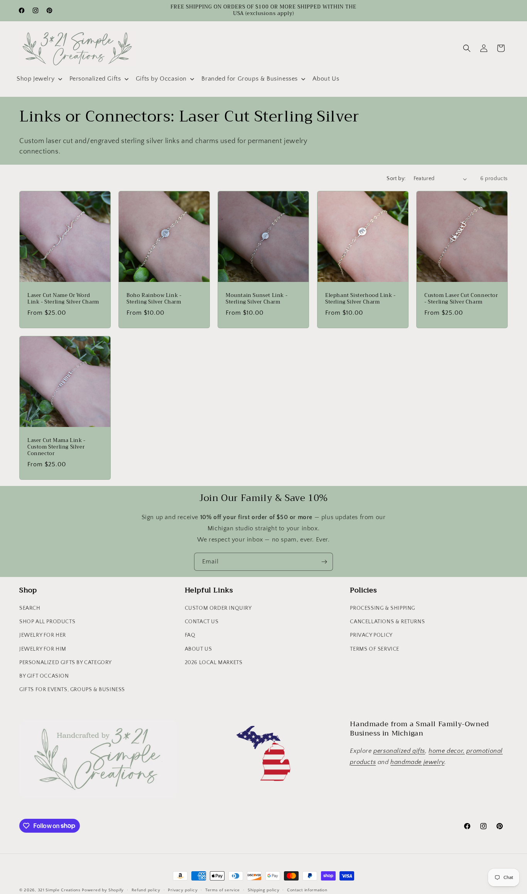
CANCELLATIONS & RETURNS (387, 622)
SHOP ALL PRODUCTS (47, 622)
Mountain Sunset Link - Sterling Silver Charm (256, 298)
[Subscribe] (324, 562)
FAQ (190, 635)
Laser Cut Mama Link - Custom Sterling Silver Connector (56, 447)
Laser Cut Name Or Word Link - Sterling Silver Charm (63, 298)
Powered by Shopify (103, 890)
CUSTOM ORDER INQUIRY (218, 608)
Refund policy (146, 889)
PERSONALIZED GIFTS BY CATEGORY (65, 663)
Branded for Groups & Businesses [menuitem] (249, 78)
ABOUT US (198, 649)
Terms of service (222, 889)
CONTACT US (202, 622)
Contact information (307, 889)
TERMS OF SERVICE (374, 649)
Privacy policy (183, 889)
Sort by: (396, 178)
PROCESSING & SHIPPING (382, 608)
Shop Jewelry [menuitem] (35, 78)
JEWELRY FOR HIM (42, 649)
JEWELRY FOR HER (42, 635)
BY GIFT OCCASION (44, 676)
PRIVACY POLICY (371, 635)
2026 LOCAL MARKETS (214, 663)
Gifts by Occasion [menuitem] (161, 78)
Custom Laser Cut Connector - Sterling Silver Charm (461, 298)
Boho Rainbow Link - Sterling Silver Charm (154, 298)
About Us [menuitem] (325, 78)
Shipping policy (264, 889)
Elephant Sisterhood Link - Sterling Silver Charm (360, 298)
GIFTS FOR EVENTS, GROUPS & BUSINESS (72, 690)
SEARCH (30, 608)
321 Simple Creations (59, 890)
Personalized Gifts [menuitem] (95, 78)
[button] (466, 48)
